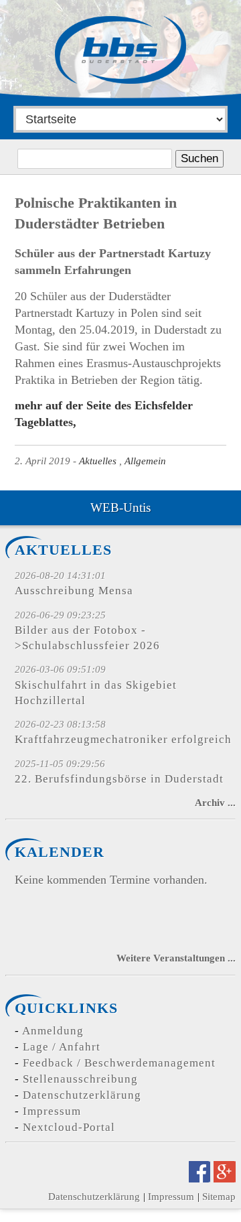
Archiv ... (215, 802)
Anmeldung (53, 1030)
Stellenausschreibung (80, 1079)
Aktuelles (97, 460)
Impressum (52, 1111)
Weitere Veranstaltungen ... (176, 957)
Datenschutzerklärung (82, 1095)
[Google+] (225, 1178)
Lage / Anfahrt (61, 1046)
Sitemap (219, 1196)
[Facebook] (199, 1178)
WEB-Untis (120, 507)
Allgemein (145, 460)
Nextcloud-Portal (69, 1127)
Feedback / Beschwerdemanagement (119, 1063)
